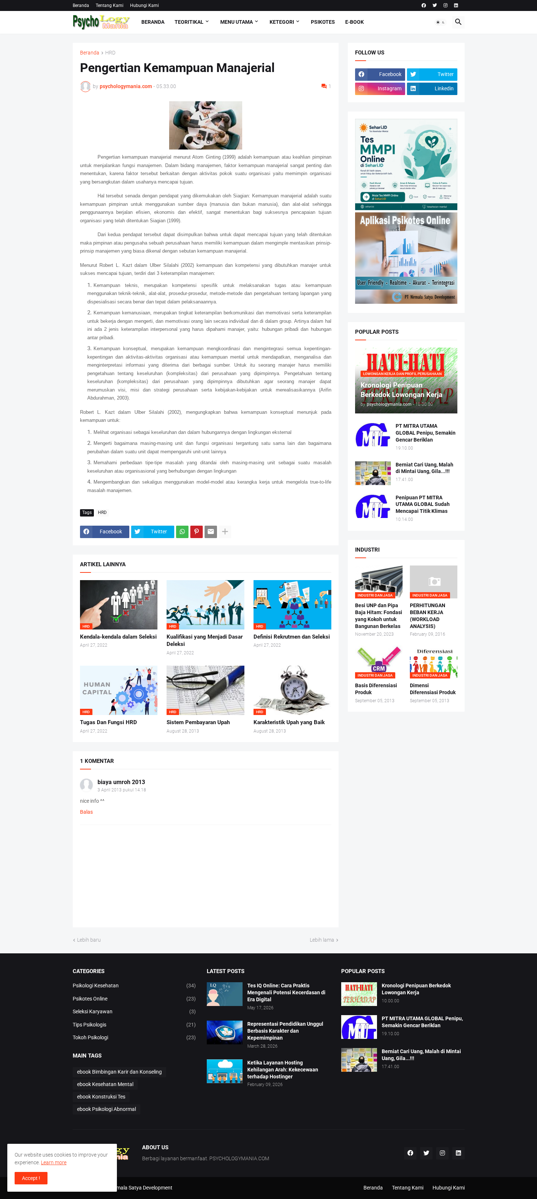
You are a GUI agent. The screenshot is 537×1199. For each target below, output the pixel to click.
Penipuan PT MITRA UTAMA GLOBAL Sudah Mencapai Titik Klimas (423, 504)
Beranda (81, 5)
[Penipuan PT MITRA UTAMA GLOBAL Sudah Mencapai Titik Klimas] (373, 506)
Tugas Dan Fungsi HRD (108, 722)
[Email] (211, 532)
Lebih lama (322, 940)
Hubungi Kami (144, 5)
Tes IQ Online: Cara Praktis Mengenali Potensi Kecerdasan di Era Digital (286, 992)
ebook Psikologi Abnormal (106, 1109)
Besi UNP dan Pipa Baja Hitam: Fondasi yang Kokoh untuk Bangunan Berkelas (378, 615)
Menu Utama (236, 22)
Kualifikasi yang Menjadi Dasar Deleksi (205, 640)
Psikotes (323, 22)
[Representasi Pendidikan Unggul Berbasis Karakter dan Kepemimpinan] (225, 1032)
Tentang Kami (109, 5)
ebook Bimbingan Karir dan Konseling (119, 1072)
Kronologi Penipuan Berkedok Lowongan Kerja (416, 989)
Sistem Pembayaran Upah (198, 722)
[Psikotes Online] (406, 208)
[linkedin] (456, 5)
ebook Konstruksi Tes (101, 1097)
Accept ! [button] (31, 1178)
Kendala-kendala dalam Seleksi (118, 636)
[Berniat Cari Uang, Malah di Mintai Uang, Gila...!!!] (373, 473)
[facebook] (424, 5)
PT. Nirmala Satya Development (136, 1188)
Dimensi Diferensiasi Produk (433, 688)
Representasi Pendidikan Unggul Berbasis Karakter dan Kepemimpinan (285, 1031)
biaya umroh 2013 (121, 782)
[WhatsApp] (182, 532)
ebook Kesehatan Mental (105, 1084)
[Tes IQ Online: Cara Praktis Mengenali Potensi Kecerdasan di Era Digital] (225, 994)
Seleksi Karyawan (134, 1011)
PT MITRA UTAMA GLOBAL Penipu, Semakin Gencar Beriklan (426, 433)
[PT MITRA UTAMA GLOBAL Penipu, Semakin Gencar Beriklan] (373, 434)
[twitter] (435, 5)
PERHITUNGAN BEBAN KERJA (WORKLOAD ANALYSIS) (427, 615)
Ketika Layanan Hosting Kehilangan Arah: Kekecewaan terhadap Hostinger (282, 1069)
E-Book (354, 22)
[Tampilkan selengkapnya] (225, 532)
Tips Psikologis (134, 1025)
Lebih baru (89, 940)
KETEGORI (282, 22)
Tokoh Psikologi (134, 1037)
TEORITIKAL (189, 22)
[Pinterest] (196, 532)
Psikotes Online (134, 999)
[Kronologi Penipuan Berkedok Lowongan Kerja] (359, 994)
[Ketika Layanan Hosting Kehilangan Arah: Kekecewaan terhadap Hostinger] (225, 1071)
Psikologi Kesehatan (134, 985)
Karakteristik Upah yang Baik (289, 722)
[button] (440, 22)
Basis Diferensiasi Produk (376, 688)
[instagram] (445, 5)
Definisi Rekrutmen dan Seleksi (292, 636)
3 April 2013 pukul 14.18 (122, 790)
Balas (86, 812)
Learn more (53, 1162)
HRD (110, 53)
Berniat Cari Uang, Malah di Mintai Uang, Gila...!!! (424, 468)
